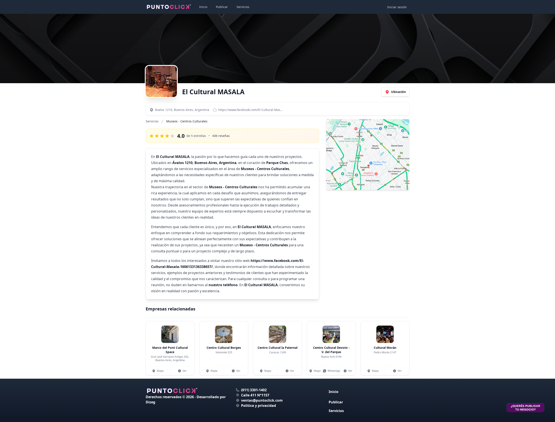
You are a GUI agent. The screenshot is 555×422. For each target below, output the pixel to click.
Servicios (243, 7)
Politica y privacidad (258, 405)
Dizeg (150, 402)
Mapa (160, 371)
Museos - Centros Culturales (186, 121)
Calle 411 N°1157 (255, 395)
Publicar (222, 7)
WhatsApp (334, 371)
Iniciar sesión (397, 7)
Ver (185, 371)
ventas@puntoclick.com (262, 400)
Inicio (203, 7)
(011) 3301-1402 (254, 390)
